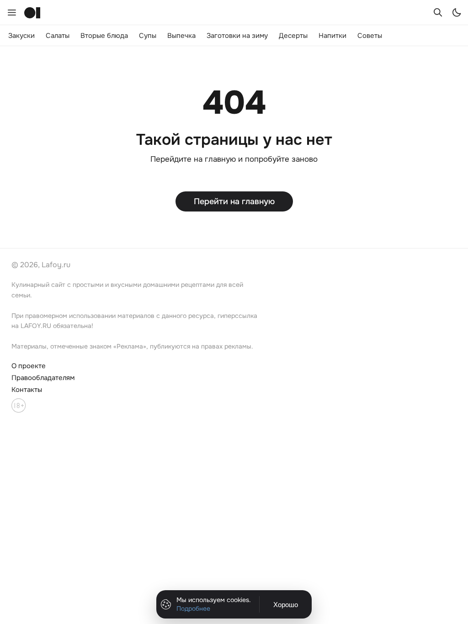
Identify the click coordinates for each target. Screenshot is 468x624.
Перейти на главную (234, 201)
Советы (369, 35)
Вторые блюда (104, 35)
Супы (147, 35)
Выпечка (181, 35)
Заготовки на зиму (237, 35)
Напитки (332, 35)
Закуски (21, 35)
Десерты (293, 35)
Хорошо (285, 604)
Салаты (57, 35)
